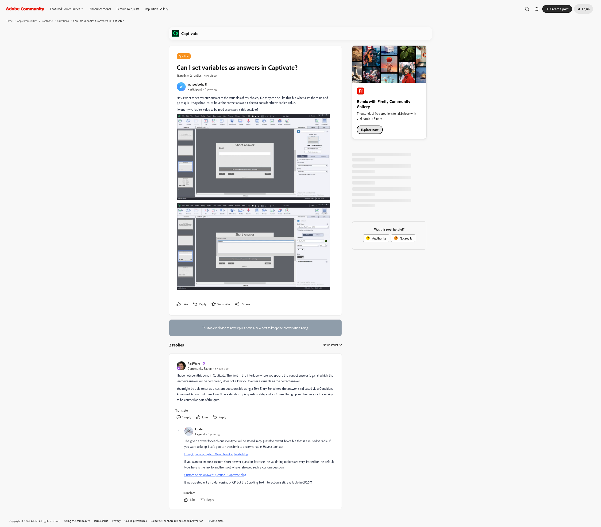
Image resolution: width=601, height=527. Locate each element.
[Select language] (536, 9)
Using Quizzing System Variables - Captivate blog (216, 454)
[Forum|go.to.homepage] (25, 9)
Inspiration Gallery (156, 9)
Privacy (116, 521)
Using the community (77, 521)
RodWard (194, 364)
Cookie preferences (135, 521)
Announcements (100, 9)
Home (9, 21)
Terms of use (101, 521)
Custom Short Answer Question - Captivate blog (215, 475)
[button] (557, 9)
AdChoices (217, 521)
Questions (63, 21)
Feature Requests (127, 9)
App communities (27, 21)
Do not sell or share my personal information (176, 521)
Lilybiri (199, 429)
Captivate (47, 21)
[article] (255, 391)
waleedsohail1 (197, 84)
